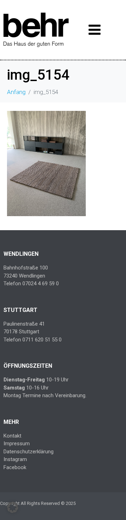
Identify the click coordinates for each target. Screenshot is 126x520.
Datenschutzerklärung (29, 451)
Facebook (15, 467)
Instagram (15, 459)
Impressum (17, 443)
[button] (12, 507)
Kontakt (12, 436)
